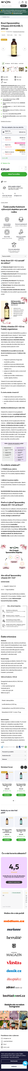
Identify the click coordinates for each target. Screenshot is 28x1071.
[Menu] (26, 2)
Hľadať (23, 5)
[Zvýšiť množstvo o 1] (25, 167)
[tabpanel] (7, 784)
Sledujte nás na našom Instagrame (14, 1006)
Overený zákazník (16, 892)
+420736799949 (7, 1041)
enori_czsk (6, 1047)
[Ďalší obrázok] (24, 48)
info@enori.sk (18, 195)
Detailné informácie (6, 121)
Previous (22, 767)
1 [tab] (13, 800)
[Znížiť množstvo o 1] (25, 169)
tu (18, 1057)
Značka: (4, 202)
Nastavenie (14, 1061)
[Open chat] (25, 1063)
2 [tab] (14, 800)
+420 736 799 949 (7, 195)
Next (25, 767)
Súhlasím (14, 1066)
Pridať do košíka (14, 174)
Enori (4, 1044)
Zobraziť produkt (17, 13)
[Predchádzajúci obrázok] (3, 48)
